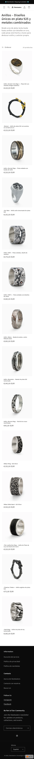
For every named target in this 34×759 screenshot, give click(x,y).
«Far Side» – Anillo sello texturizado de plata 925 (17, 211)
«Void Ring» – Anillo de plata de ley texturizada (14, 630)
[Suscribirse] (28, 728)
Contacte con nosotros (12, 683)
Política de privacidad (12, 661)
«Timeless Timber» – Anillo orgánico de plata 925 (17, 588)
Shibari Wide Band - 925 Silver (13, 504)
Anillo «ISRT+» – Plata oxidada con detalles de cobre (16, 295)
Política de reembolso (12, 666)
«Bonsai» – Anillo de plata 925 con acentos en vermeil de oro (16, 126)
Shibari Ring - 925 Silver (11, 463)
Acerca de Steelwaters (12, 679)
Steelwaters (12, 755)
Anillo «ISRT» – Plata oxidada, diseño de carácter (15, 253)
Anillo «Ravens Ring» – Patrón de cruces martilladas (15, 422)
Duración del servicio (11, 657)
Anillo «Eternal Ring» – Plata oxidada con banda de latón (16, 169)
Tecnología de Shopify (23, 755)
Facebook (7, 704)
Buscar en (7, 688)
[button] (4, 7)
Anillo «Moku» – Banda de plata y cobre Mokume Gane (15, 337)
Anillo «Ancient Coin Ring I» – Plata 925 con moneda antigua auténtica (16, 84)
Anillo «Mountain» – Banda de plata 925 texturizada (15, 380)
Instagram (8, 700)
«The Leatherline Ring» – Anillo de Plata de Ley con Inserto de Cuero (16, 545)
